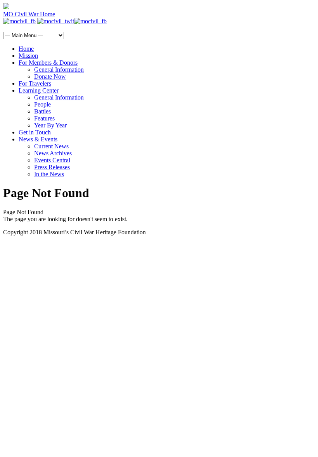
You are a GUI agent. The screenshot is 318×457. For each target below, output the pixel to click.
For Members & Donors (48, 62)
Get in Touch (35, 132)
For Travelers (35, 83)
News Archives (53, 153)
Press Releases (52, 167)
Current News (51, 146)
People (42, 104)
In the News (49, 174)
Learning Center (39, 90)
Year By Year (50, 125)
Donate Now (50, 76)
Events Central (52, 160)
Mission (28, 55)
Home (26, 48)
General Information (59, 69)
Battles (42, 111)
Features (44, 118)
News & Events (38, 139)
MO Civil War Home (29, 14)
